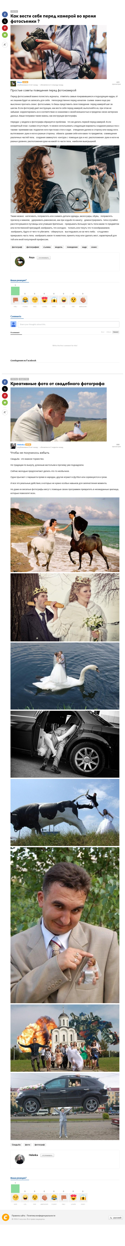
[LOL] (63, 300)
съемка (47, 247)
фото (27, 1144)
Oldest (108, 332)
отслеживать (44, 258)
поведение (72, 247)
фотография (32, 247)
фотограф (17, 247)
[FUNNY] (25, 300)
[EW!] (73, 300)
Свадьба (16, 1144)
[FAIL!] (15, 300)
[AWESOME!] (82, 300)
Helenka (21, 444)
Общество (24, 379)
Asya (19, 82)
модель (58, 247)
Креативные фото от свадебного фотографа (57, 383)
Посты (14, 11)
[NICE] (34, 300)
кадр (84, 247)
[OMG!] (53, 300)
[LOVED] (44, 300)
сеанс (94, 247)
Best (102, 332)
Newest (115, 332)
